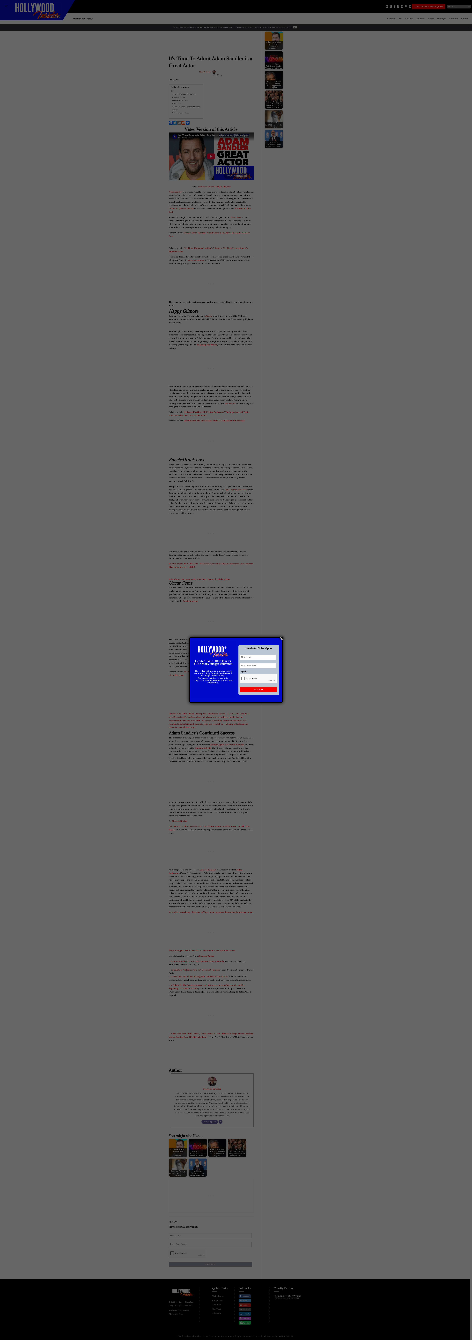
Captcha (243, 671)
